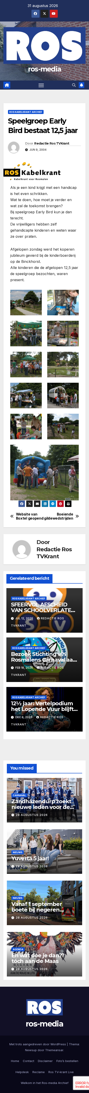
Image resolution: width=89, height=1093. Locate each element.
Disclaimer (45, 1061)
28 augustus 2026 (32, 815)
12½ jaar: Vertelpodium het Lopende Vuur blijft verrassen (42, 709)
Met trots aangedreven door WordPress (38, 1044)
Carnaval (19, 795)
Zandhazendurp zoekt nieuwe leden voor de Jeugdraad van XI (41, 807)
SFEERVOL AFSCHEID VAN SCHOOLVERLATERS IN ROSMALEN (44, 610)
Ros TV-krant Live (61, 1072)
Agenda (18, 949)
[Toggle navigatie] (41, 85)
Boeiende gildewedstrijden (58, 516)
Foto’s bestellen (67, 1061)
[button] (74, 85)
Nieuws (17, 852)
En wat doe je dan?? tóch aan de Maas (37, 958)
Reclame (38, 1072)
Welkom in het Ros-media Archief (44, 1083)
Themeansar (54, 1050)
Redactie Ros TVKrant (51, 143)
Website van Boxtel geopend (30, 516)
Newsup (31, 1050)
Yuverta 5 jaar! (30, 858)
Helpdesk (22, 1072)
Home (15, 1061)
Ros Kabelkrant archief (25, 112)
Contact (28, 1061)
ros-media (44, 69)
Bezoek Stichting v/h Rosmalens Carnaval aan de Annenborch (43, 660)
